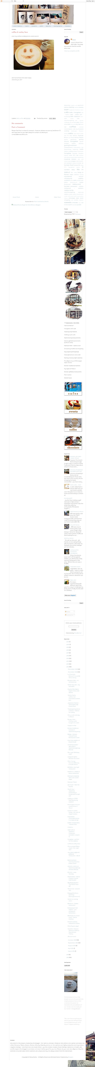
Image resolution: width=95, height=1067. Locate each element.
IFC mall (75, 155)
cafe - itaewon (75, 116)
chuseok (73, 124)
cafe (27, 26)
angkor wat (74, 105)
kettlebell (74, 163)
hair (82, 147)
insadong (67, 159)
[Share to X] (52, 118)
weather (70, 204)
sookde (76, 200)
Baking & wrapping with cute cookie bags (73, 777)
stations (81, 200)
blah (17, 118)
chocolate (67, 124)
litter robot (74, 172)
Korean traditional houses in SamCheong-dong (74, 729)
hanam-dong (67, 149)
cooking (66, 131)
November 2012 (73, 672)
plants (66, 182)
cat (70, 122)
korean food (68, 165)
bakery (66, 107)
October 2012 (72, 940)
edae (75, 133)
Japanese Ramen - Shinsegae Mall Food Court (73, 704)
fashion (75, 135)
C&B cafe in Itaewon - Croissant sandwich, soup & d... (73, 833)
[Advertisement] (36, 181)
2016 (67, 655)
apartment (80, 105)
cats (77, 122)
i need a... (70, 827)
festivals (80, 135)
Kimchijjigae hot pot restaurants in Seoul (74, 806)
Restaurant (67, 184)
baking (48, 26)
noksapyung (68, 178)
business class (79, 109)
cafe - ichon (74, 114)
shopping (67, 200)
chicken (81, 122)
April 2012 (71, 948)
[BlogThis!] (51, 118)
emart (78, 133)
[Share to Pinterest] (55, 118)
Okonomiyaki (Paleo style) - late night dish (74, 848)
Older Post (57, 197)
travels (67, 26)
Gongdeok (74, 141)
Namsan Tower (72, 782)
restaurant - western (73, 188)
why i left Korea (74, 525)
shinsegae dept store (76, 198)
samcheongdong (69, 192)
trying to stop (72, 725)
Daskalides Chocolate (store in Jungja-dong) (73, 818)
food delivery (75, 137)
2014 (67, 661)
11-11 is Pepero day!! (73, 926)
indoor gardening (78, 157)
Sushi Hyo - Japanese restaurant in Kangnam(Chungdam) (74, 792)
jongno (73, 161)
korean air (80, 163)
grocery (81, 143)
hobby (71, 151)
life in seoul (17, 26)
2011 (67, 954)
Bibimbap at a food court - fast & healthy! (73, 917)
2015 (67, 658)
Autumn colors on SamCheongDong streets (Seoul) (74, 867)
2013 (67, 664)
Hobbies (66, 151)
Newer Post (16, 197)
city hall (78, 124)
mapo (71, 174)
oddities (80, 178)
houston (81, 153)
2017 (67, 652)
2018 (67, 650)
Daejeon (81, 131)
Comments (69, 614)
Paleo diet (73, 580)
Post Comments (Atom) (41, 201)
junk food (79, 161)
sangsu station (72, 194)
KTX (65, 167)
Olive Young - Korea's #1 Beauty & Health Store (73, 762)
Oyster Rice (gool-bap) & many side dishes (73, 690)
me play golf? (68, 498)
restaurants (58, 26)
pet (77, 180)
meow (74, 39)
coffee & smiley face (74, 843)
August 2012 (72, 945)
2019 (67, 647)
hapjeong (75, 149)
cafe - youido (79, 120)
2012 (67, 666)
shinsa (66, 198)
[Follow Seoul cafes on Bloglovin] (70, 596)
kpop (82, 165)
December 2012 (73, 669)
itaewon (74, 159)
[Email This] (49, 118)
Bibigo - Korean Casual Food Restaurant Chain (73, 736)
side (72, 200)
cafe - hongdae (75, 112)
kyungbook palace (74, 167)
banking (76, 107)
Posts (68, 611)
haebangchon (77, 147)
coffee (22, 118)
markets (76, 174)
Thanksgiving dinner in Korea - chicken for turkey (74, 710)
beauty (81, 107)
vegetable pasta (75, 566)
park (75, 180)
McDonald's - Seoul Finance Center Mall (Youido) (74, 878)
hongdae (67, 153)
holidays (75, 151)
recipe (81, 182)
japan (69, 161)
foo (69, 137)
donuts (66, 133)
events (81, 133)
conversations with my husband (73, 129)
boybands (72, 109)
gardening (73, 139)
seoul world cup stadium (76, 196)
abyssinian (67, 105)
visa (79, 202)
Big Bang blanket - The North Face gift (73, 884)
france (81, 137)
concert (81, 126)
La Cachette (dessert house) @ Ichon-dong (74, 676)
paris (72, 180)
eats (41, 26)
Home (37, 197)
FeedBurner (78, 633)
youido (79, 204)
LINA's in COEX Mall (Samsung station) (73, 800)
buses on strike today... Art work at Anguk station (74, 812)
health (81, 149)
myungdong (68, 176)
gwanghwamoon (70, 145)
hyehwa (66, 155)
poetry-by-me (73, 182)
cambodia (66, 122)
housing (75, 153)
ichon (70, 155)
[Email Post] (34, 118)
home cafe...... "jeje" (75, 484)
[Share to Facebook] (53, 118)
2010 (67, 957)
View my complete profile (71, 50)
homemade (80, 151)
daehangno (74, 131)
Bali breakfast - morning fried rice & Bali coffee (73, 861)
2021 (67, 641)
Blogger (70, 1057)
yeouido (75, 204)
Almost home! (72, 936)
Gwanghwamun (68, 147)
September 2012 (73, 942)
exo (65, 135)
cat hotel (73, 122)
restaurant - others (76, 186)
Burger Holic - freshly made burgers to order (73, 721)
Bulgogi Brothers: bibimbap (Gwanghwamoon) (74, 894)
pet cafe (81, 180)
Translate (78, 214)
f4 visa (69, 135)
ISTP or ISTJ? (68, 538)
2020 (68, 644)
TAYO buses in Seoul (76, 511)
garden (66, 139)
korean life (77, 165)
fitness (66, 137)
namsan (81, 176)
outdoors (67, 180)
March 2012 (71, 951)
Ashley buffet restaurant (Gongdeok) (74, 551)
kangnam (69, 163)
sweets (34, 26)
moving (81, 174)
